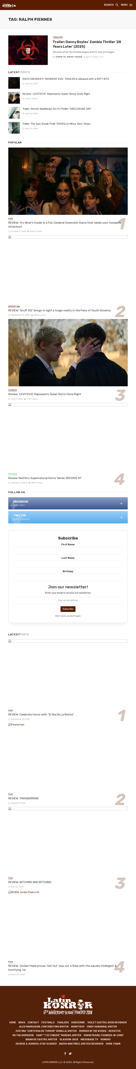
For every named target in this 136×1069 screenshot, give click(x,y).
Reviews (12, 474)
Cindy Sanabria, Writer (102, 1026)
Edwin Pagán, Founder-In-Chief (104, 1035)
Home (12, 1022)
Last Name (68, 558)
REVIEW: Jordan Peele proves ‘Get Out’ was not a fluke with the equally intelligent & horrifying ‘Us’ (62, 967)
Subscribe (78, 1022)
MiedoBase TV (89, 1039)
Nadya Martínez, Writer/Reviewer (81, 1043)
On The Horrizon (23, 1035)
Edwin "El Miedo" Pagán (69, 57)
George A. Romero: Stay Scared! (36, 1043)
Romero (105, 1039)
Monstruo (77, 1026)
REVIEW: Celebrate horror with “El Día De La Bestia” (41, 714)
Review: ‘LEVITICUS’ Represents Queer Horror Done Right (56, 93)
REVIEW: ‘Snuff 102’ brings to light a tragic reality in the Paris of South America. (59, 310)
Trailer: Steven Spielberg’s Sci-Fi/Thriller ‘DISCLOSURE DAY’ (57, 108)
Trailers (58, 37)
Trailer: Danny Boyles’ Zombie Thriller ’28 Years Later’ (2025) (87, 44)
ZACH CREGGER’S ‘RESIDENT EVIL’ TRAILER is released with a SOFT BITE (65, 78)
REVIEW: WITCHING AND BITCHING (29, 882)
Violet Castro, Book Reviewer (107, 1022)
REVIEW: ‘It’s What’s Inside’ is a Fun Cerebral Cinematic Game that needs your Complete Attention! (64, 224)
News (21, 1022)
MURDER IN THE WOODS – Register (100, 1031)
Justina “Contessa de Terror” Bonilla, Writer (46, 1031)
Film (10, 219)
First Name (68, 544)
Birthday (68, 571)
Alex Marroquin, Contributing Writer (44, 1026)
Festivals (48, 1022)
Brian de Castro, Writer (41, 1039)
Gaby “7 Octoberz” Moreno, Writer (58, 1035)
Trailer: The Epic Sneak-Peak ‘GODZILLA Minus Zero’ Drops (56, 123)
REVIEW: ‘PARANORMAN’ (23, 798)
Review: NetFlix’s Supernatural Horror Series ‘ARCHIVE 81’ (45, 478)
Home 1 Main (113, 1043)
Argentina (14, 306)
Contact (33, 1022)
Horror (12, 390)
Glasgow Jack (69, 1039)
